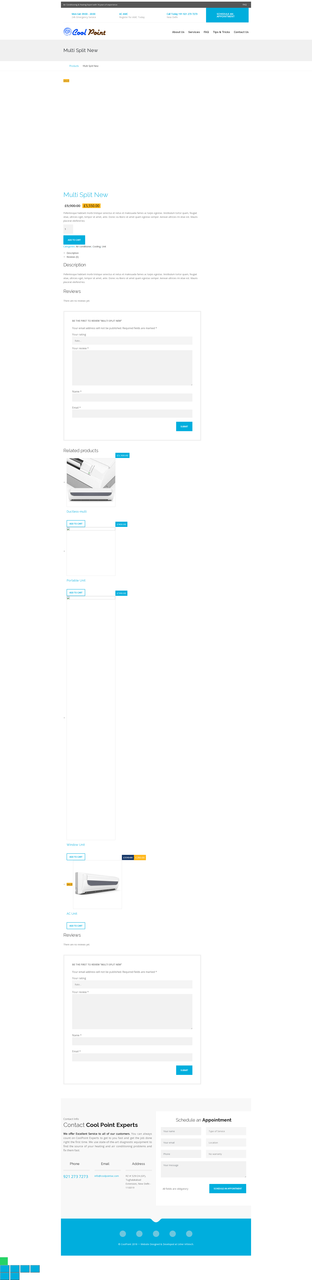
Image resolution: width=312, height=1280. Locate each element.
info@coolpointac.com (107, 1175)
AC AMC (123, 13)
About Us (178, 32)
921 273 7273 (75, 1176)
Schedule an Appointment (226, 15)
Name (77, 391)
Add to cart (74, 239)
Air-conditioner (83, 246)
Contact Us (241, 32)
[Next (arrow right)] (15, 1276)
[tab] (134, 253)
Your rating (79, 334)
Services (194, 32)
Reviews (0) (73, 256)
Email (76, 407)
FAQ (245, 4)
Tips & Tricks (221, 32)
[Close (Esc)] (4, 1269)
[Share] (15, 1269)
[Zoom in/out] (35, 1269)
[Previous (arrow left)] (4, 1276)
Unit (104, 246)
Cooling (97, 246)
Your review (80, 348)
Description (73, 253)
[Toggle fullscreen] (25, 1269)
